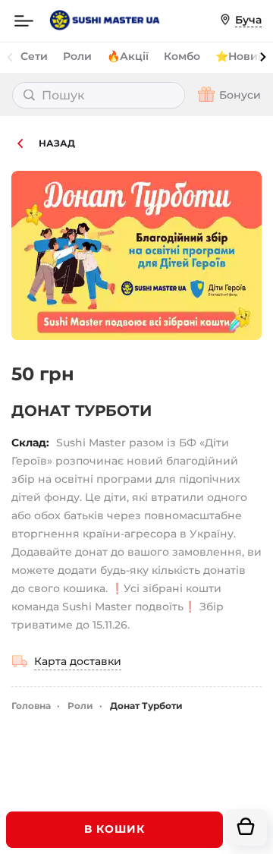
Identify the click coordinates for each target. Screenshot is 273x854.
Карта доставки (77, 661)
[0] (245, 827)
